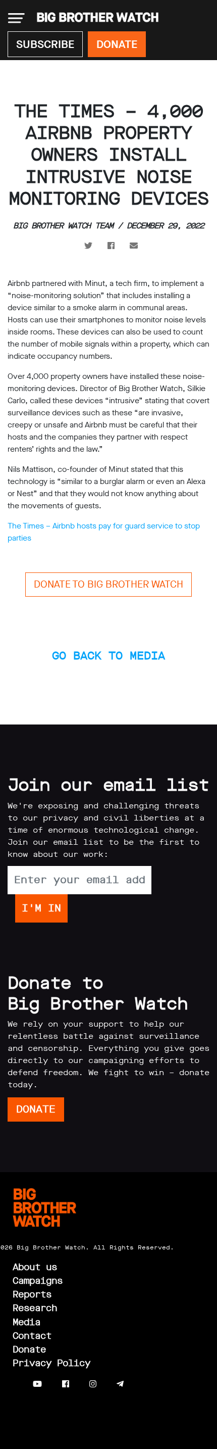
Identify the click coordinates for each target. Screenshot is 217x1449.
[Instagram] (92, 1384)
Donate (29, 1349)
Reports (32, 1294)
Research (35, 1308)
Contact (32, 1336)
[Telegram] (120, 1384)
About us (35, 1267)
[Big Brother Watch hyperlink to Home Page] (94, 18)
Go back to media (108, 655)
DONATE (116, 44)
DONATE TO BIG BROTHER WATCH (108, 584)
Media (26, 1322)
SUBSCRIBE (45, 44)
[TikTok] (140, 1384)
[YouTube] (37, 1384)
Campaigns (38, 1281)
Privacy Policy (51, 1363)
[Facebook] (65, 1384)
